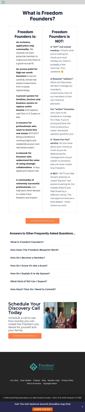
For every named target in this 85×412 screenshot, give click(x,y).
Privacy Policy (67, 380)
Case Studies (25, 380)
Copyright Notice (50, 383)
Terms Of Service (34, 383)
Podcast (36, 380)
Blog (44, 380)
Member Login (54, 380)
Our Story (14, 380)
